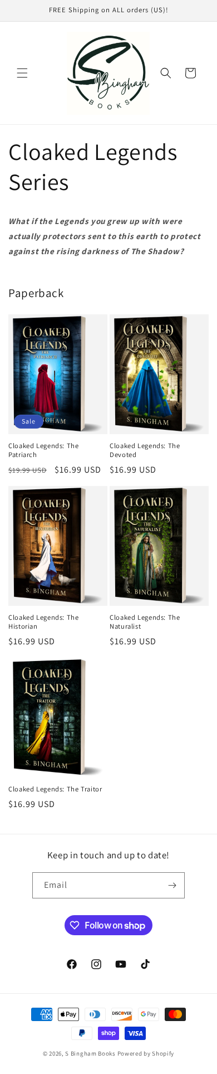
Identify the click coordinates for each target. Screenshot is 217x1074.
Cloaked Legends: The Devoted (145, 450)
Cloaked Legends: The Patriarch (43, 450)
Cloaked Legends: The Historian (43, 622)
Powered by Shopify (146, 1053)
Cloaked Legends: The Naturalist (145, 622)
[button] (22, 73)
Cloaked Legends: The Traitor (55, 789)
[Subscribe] (172, 885)
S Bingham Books (90, 1053)
